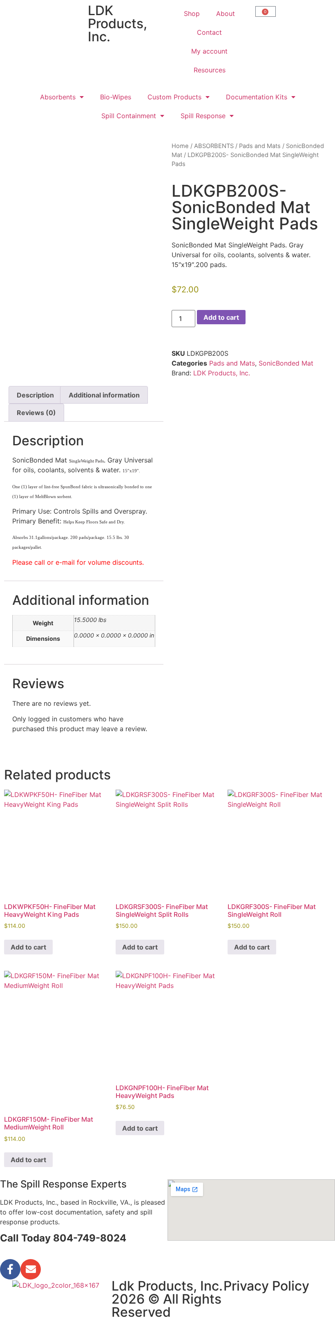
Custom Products (174, 97)
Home (180, 146)
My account (209, 51)
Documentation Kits (256, 97)
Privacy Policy (266, 1286)
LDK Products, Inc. (221, 373)
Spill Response (203, 116)
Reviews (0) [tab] (36, 413)
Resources (210, 70)
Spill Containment (128, 116)
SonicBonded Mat (286, 363)
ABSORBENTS (214, 146)
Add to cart (221, 317)
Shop (192, 13)
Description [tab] (35, 395)
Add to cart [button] (28, 947)
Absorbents (58, 97)
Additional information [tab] (104, 395)
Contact (209, 32)
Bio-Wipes (115, 97)
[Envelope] (30, 1269)
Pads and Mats (260, 146)
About (225, 13)
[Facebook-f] (10, 1269)
